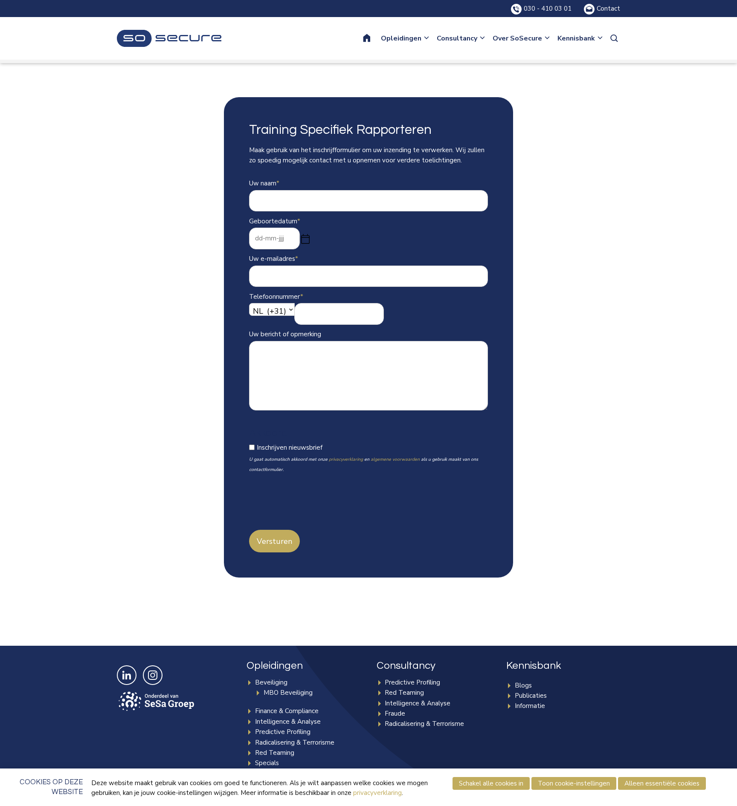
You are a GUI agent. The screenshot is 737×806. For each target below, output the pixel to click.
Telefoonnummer (276, 296)
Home (372, 38)
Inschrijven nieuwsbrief (289, 447)
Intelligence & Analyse (288, 721)
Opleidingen (401, 38)
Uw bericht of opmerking (285, 334)
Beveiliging (271, 682)
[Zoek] (615, 38)
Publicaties (531, 695)
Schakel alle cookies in (491, 783)
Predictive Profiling (282, 732)
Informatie (530, 706)
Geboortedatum (274, 221)
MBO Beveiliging (288, 692)
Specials (267, 763)
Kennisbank (576, 38)
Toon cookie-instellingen (574, 783)
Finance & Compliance (287, 711)
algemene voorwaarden (395, 459)
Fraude (395, 713)
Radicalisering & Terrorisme (294, 742)
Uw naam (264, 183)
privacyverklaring (346, 459)
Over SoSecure (517, 38)
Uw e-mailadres (273, 258)
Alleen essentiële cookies (661, 783)
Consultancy (457, 38)
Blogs (523, 685)
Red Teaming (274, 752)
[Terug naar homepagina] (169, 38)
